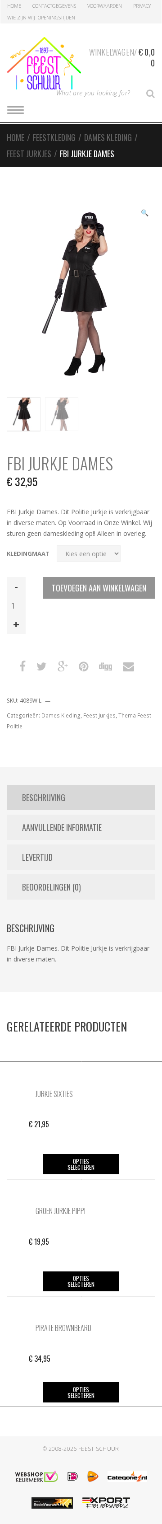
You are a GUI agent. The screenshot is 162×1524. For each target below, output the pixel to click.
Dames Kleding (108, 137)
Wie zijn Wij (21, 17)
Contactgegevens (54, 5)
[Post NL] (93, 1476)
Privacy (142, 5)
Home (14, 5)
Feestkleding (54, 137)
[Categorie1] (127, 1476)
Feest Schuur (98, 1449)
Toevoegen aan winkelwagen (99, 588)
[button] (144, 213)
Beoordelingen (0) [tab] (51, 887)
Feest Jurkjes (29, 153)
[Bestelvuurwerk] (52, 1503)
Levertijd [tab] (37, 857)
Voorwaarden (104, 5)
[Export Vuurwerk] (106, 1503)
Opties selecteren (81, 1164)
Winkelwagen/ (122, 57)
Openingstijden (56, 17)
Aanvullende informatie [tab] (62, 827)
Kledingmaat (28, 554)
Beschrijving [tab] (43, 797)
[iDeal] (72, 1476)
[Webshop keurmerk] (36, 1476)
